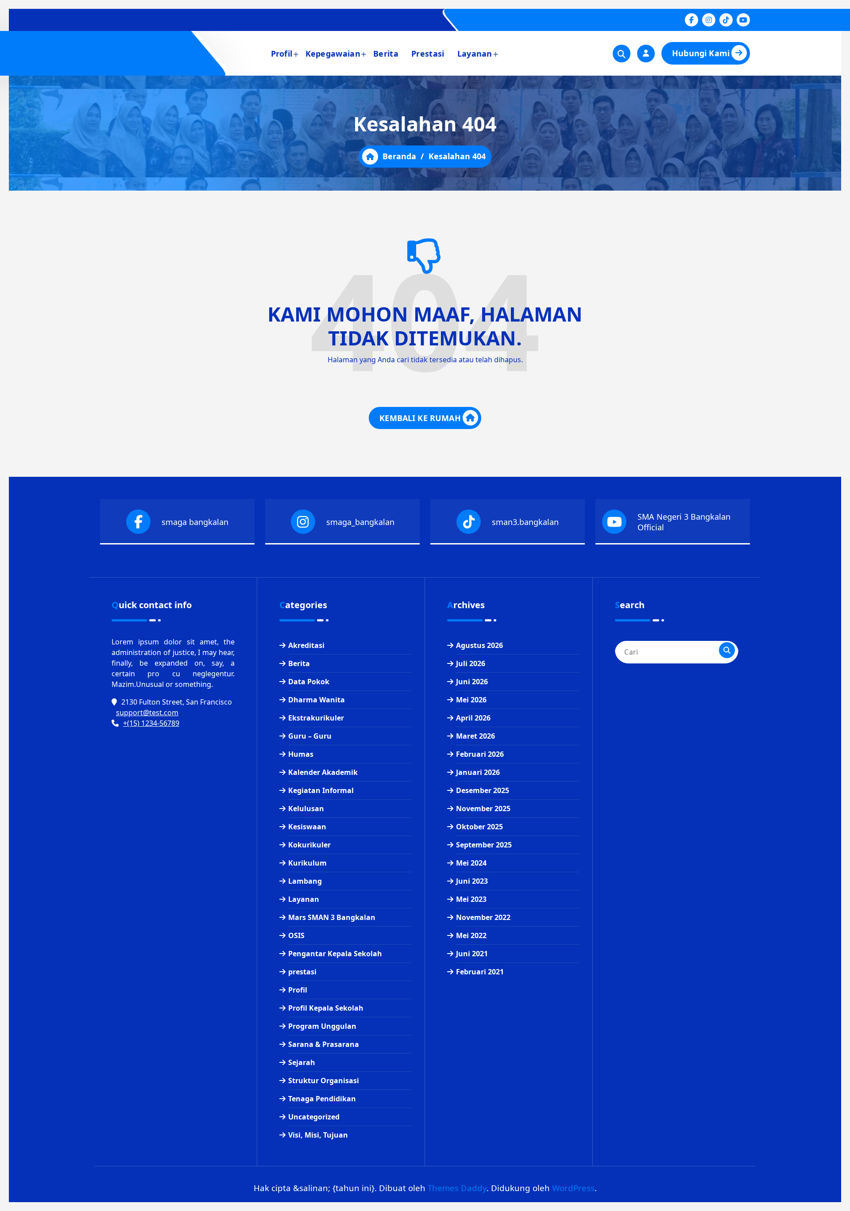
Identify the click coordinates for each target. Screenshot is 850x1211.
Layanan (474, 53)
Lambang (305, 881)
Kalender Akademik (323, 772)
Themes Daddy (457, 1187)
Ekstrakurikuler (316, 718)
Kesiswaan (307, 827)
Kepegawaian (332, 53)
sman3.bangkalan (525, 522)
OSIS (296, 935)
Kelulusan (306, 808)
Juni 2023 (472, 881)
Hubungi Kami (701, 53)
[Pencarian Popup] (621, 53)
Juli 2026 (470, 663)
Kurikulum (307, 863)
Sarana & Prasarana (323, 1044)
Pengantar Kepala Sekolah (335, 953)
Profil (282, 53)
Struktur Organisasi (323, 1080)
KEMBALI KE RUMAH (420, 418)
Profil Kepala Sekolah (325, 1008)
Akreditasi (306, 645)
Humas (300, 754)
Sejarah (301, 1062)
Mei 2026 (471, 700)
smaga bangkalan (195, 522)
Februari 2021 (480, 972)
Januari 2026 (478, 772)
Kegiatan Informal (321, 790)
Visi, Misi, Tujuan (318, 1135)
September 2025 (484, 845)
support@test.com (147, 712)
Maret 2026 (475, 736)
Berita (385, 53)
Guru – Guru (310, 736)
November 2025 (483, 808)
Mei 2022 (471, 935)
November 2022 (483, 917)
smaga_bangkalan (360, 522)
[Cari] (727, 650)
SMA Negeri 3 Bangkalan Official (684, 522)
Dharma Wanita (316, 700)
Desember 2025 (482, 790)
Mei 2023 (471, 899)
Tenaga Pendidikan (322, 1099)
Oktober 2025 (479, 827)
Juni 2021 (472, 953)
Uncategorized (314, 1117)
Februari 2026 (480, 754)
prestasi (302, 972)
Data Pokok (308, 681)
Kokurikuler (309, 845)
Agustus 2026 (479, 645)
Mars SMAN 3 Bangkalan (331, 917)
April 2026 (473, 718)
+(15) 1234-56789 (151, 723)
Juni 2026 (472, 681)
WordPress (573, 1187)
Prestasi (427, 53)
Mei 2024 (471, 863)
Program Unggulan (322, 1026)
